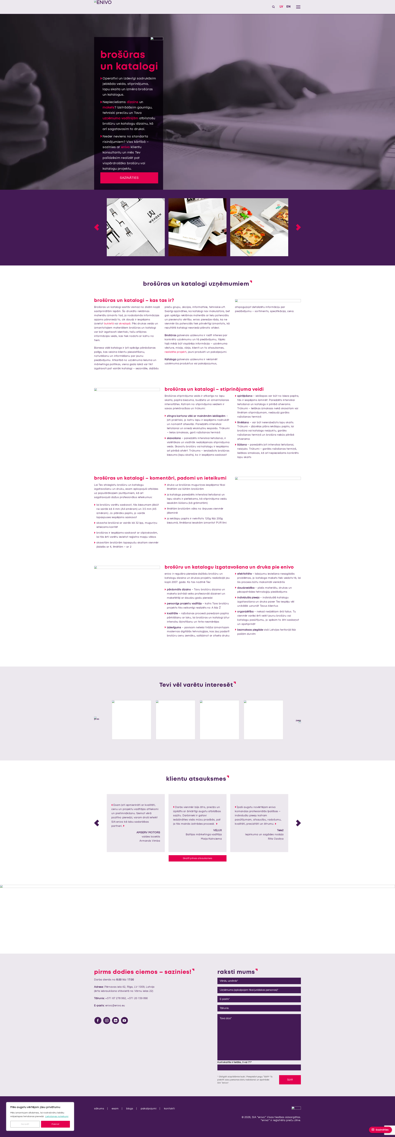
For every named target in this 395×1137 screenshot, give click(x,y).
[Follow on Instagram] (106, 1020)
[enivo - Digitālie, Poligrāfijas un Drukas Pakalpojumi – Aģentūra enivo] (109, 7)
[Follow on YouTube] (124, 1020)
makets (108, 107)
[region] (40, 1116)
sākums (99, 1108)
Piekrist (55, 1124)
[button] (273, 7)
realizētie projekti (176, 352)
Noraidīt (25, 1124)
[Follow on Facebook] (97, 1020)
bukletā (109, 323)
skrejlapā (125, 323)
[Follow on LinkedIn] (115, 1020)
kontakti (169, 1108)
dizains (132, 102)
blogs (129, 1108)
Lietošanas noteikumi (57, 1116)
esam (115, 1108)
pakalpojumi (148, 1108)
